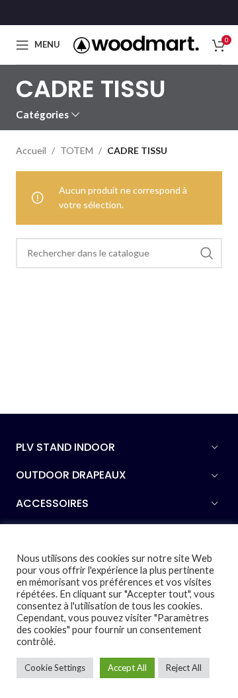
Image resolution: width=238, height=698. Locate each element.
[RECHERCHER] (207, 253)
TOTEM (76, 150)
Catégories (42, 115)
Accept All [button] (127, 667)
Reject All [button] (184, 667)
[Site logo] (136, 43)
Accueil (31, 150)
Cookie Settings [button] (54, 667)
